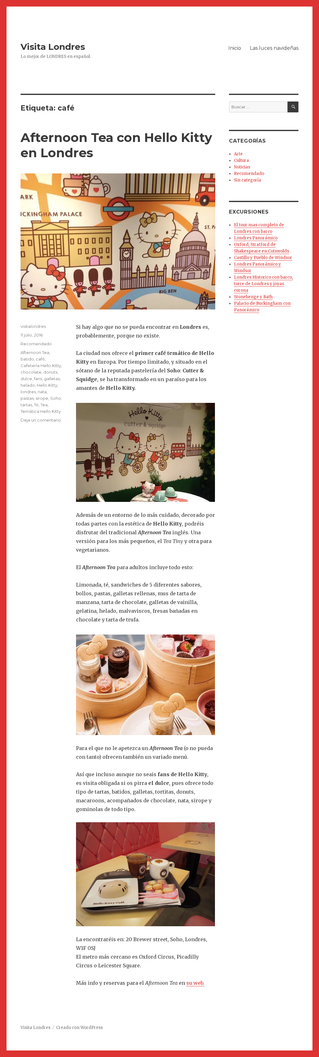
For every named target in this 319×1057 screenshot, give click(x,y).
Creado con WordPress (79, 1027)
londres (28, 391)
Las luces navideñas (274, 48)
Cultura (241, 160)
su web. (195, 983)
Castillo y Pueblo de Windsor (263, 257)
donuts (50, 372)
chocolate (31, 372)
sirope (42, 398)
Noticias (242, 167)
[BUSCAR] (293, 106)
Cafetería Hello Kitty (41, 365)
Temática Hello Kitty (41, 411)
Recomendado (36, 343)
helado (28, 385)
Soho (55, 398)
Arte (238, 154)
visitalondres (33, 326)
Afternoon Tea (35, 352)
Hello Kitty (47, 385)
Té (36, 404)
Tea (44, 404)
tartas (26, 404)
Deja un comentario (41, 420)
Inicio (234, 48)
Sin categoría (247, 180)
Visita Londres (53, 46)
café (40, 358)
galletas (52, 378)
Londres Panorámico (256, 238)
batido (27, 358)
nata (42, 391)
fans (38, 378)
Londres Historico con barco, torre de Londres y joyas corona (263, 284)
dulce (26, 378)
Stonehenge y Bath (253, 297)
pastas (27, 398)
